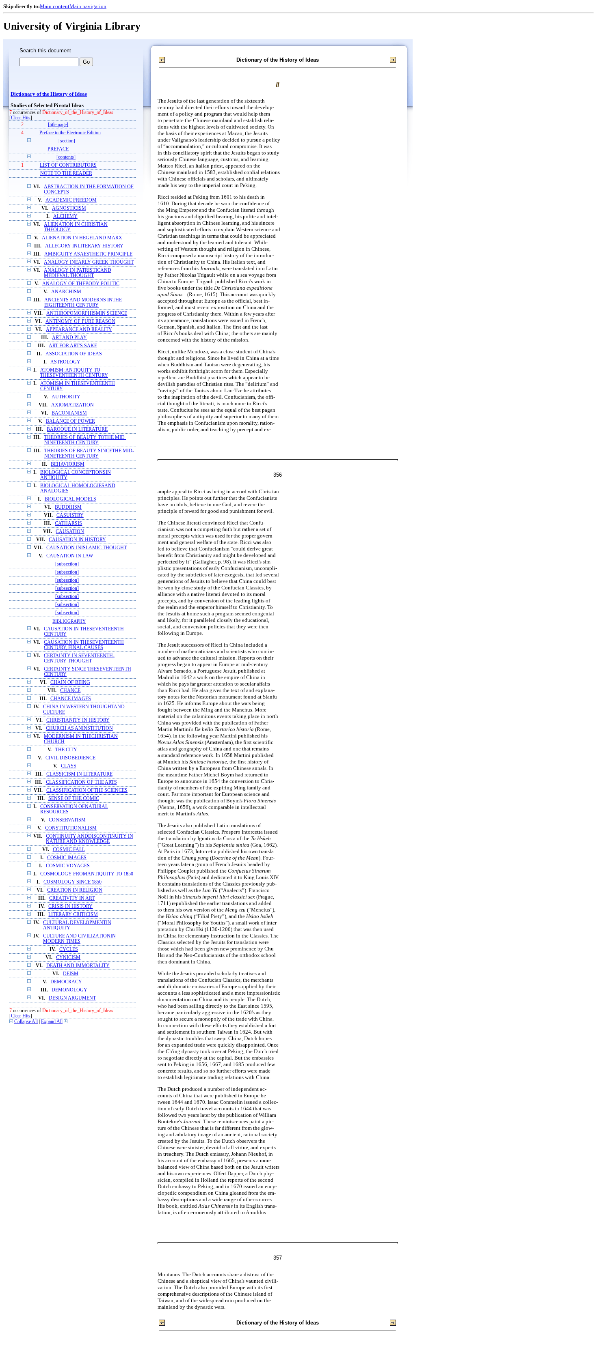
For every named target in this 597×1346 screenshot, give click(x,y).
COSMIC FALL (69, 849)
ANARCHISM (66, 292)
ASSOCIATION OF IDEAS (73, 354)
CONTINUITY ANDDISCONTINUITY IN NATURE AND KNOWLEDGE (89, 839)
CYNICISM (68, 957)
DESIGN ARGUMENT (72, 998)
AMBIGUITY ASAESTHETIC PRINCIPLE (88, 254)
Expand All (52, 1021)
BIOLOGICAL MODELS (70, 499)
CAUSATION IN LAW (69, 556)
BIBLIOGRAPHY (69, 621)
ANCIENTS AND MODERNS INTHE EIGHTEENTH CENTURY (83, 302)
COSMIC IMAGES (67, 857)
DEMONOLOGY (69, 990)
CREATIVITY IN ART (72, 898)
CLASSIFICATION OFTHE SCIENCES (87, 790)
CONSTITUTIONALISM (71, 828)
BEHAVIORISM (67, 464)
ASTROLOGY (65, 362)
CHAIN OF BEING (70, 682)
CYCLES (68, 949)
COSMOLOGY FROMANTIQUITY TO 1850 (86, 874)
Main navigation (87, 6)
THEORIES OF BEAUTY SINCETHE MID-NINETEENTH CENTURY (89, 453)
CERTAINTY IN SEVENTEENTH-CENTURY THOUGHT (79, 658)
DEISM (70, 973)
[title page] (58, 124)
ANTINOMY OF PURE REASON (80, 321)
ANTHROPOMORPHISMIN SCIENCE (86, 313)
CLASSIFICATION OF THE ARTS (81, 782)
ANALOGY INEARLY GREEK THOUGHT (89, 262)
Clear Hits (20, 117)
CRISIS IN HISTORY (70, 906)
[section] (66, 141)
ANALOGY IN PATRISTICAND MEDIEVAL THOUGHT (77, 273)
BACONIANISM (69, 413)
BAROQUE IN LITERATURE (77, 429)
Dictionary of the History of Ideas (49, 94)
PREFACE (58, 149)
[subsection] (67, 564)
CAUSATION (70, 531)
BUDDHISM (68, 507)
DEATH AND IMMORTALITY (78, 965)
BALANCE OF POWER (70, 421)
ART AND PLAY (69, 337)
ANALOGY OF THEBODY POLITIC (80, 283)
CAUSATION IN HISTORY (77, 539)
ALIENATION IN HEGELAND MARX (82, 238)
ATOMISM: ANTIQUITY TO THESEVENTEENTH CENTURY (74, 373)
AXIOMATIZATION (72, 405)
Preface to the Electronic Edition (70, 132)
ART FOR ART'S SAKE (73, 345)
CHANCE (70, 690)
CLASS (68, 766)
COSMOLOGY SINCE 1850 (72, 882)
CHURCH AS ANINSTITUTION (79, 728)
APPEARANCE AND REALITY (79, 329)
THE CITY (66, 750)
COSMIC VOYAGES (68, 866)
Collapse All (26, 1021)
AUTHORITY (66, 397)
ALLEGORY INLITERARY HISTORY (84, 246)
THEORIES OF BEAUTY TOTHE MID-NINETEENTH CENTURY (85, 440)
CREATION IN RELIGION (74, 890)
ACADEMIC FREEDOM (71, 200)
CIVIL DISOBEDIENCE (70, 758)
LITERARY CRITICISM (73, 914)
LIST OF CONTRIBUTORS (68, 165)
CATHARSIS (68, 523)
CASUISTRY (70, 515)
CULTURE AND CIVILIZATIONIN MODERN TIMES (79, 938)
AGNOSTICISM (69, 208)
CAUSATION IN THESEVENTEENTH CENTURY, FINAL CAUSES (84, 645)
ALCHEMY (65, 216)
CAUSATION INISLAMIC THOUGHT (86, 547)
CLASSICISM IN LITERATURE (79, 774)
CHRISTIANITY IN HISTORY (78, 720)
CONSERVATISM (67, 820)
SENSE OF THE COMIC (73, 798)
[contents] (66, 157)
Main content (54, 6)
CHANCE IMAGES (70, 698)
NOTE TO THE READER (66, 173)
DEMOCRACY (66, 982)
